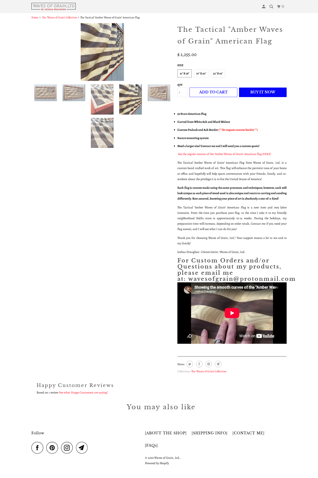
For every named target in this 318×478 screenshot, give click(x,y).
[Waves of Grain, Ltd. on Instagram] (68, 448)
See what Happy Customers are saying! (83, 392)
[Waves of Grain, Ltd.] (53, 6)
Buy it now (262, 92)
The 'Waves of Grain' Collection (208, 371)
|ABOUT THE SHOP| (166, 433)
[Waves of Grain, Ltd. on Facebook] (38, 448)
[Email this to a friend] (218, 364)
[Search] (272, 7)
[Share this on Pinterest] (208, 364)
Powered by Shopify (157, 463)
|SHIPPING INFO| (210, 433)
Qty (180, 85)
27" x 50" (201, 73)
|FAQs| (151, 445)
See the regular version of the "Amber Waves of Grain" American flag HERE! (224, 154)
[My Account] (264, 7)
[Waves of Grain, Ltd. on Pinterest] (53, 448)
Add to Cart (213, 92)
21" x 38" (184, 73)
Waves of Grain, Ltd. (167, 458)
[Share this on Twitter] (189, 364)
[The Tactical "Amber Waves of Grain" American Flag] (102, 52)
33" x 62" (218, 73)
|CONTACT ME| (249, 433)
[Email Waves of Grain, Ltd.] (83, 448)
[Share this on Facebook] (198, 364)
